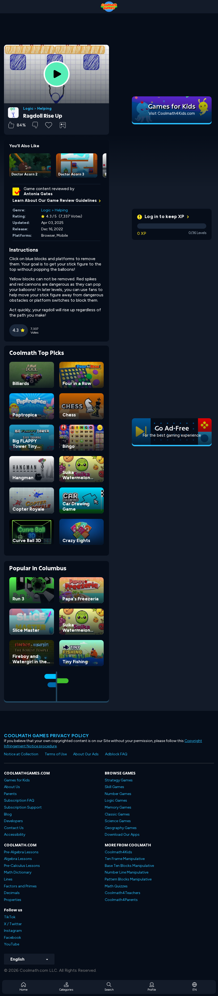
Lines (8, 879)
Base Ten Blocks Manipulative (129, 865)
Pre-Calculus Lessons (22, 865)
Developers (13, 821)
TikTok (9, 917)
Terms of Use (56, 754)
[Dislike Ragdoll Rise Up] (35, 125)
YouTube (11, 944)
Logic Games (116, 800)
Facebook (12, 937)
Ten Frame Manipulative (125, 858)
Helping (44, 108)
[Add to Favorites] (48, 124)
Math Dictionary (17, 872)
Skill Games (114, 787)
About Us (12, 787)
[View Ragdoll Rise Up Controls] (62, 125)
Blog (8, 814)
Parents (10, 794)
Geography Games (121, 828)
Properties (12, 899)
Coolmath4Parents (121, 899)
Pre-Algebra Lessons (21, 852)
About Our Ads (86, 754)
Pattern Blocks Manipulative (128, 879)
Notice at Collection (21, 754)
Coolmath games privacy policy (46, 735)
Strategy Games (119, 780)
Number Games (118, 794)
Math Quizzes (116, 886)
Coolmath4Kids (118, 852)
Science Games (118, 821)
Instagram (13, 930)
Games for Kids (17, 780)
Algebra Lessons (18, 858)
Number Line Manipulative (126, 872)
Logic (28, 108)
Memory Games (118, 807)
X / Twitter (13, 924)
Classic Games (117, 814)
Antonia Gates (38, 193)
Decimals (12, 893)
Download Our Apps (122, 834)
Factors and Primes (20, 886)
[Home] (109, 6)
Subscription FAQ (19, 800)
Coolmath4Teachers (122, 893)
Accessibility (14, 834)
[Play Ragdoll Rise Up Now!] (56, 74)
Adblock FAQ (116, 754)
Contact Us (14, 828)
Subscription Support (23, 807)
